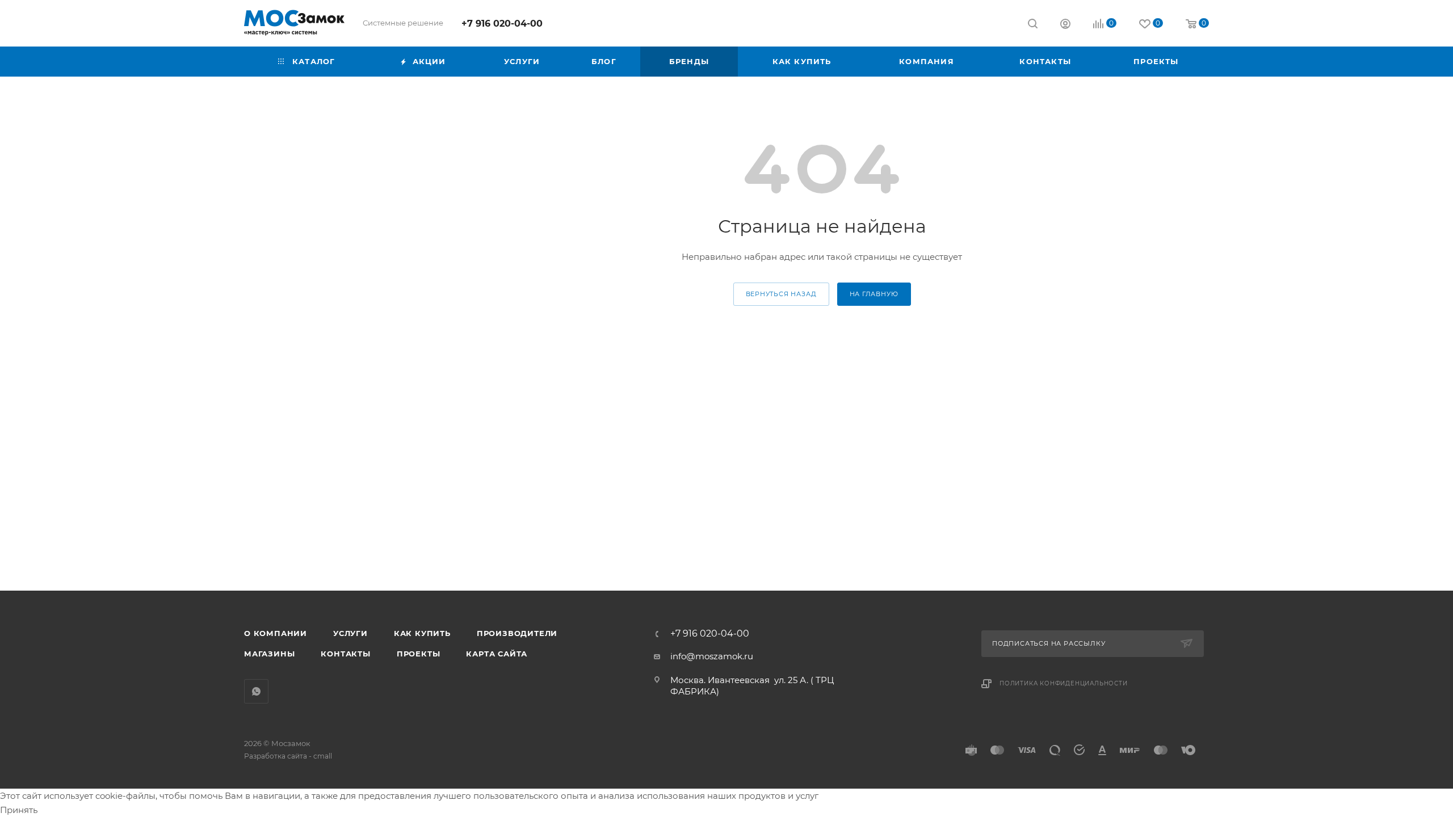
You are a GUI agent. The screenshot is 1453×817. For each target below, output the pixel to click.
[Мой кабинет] (1065, 25)
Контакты (345, 653)
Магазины (269, 653)
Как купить (422, 633)
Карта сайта (496, 653)
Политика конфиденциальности (1064, 683)
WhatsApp (256, 691)
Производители (517, 633)
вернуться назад (781, 294)
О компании (275, 633)
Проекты (418, 653)
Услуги (350, 633)
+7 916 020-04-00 (502, 23)
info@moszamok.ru (711, 656)
